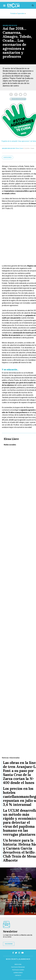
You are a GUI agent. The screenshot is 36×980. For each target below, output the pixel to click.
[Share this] (16, 94)
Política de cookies (18, 970)
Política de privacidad (18, 967)
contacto (18, 975)
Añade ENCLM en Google (18, 99)
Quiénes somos (18, 972)
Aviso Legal (18, 964)
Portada (13, 13)
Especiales (21, 13)
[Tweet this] (20, 94)
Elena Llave (19, 148)
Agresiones (8, 157)
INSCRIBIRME (9, 944)
